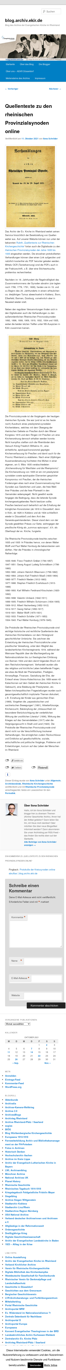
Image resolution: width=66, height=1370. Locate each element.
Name (16, 961)
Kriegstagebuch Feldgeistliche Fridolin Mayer (30, 1192)
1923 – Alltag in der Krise (18, 1244)
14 (31, 1052)
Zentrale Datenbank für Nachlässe (23, 1316)
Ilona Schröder (50, 138)
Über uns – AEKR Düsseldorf (20, 71)
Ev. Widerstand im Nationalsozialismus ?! (28, 1312)
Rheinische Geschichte (17, 1185)
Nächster (55, 88)
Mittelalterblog (13, 1301)
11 (9, 1052)
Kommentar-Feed (14, 1083)
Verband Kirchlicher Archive (20, 1264)
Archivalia (10, 1103)
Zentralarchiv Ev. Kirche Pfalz (21, 1338)
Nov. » (48, 1063)
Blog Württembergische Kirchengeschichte (28, 1133)
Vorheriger (11, 88)
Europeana (11, 1327)
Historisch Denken (15, 1151)
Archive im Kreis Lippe (17, 1159)
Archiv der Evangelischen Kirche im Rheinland (30, 1261)
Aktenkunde (11, 1099)
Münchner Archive (15, 1174)
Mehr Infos (50, 1365)
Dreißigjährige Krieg (16, 1233)
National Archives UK (16, 1177)
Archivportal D (13, 1320)
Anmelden (10, 1075)
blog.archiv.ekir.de (23, 20)
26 (16, 1059)
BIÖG (8, 1129)
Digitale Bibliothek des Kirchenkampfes (26, 1272)
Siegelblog (11, 1196)
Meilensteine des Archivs (18, 78)
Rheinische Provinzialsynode (39, 786)
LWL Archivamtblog (16, 1170)
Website (15, 995)
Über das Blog (27, 64)
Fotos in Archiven (14, 1148)
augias (8, 1125)
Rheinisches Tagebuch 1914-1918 (23, 1188)
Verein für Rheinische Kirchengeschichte (27, 1268)
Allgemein (56, 780)
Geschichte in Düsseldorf (19, 1286)
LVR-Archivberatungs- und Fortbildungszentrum (31, 1298)
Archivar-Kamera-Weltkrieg (19, 1107)
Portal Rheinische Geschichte (21, 1305)
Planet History (12, 1181)
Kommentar (18, 917)
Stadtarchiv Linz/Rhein (17, 1207)
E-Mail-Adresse (20, 978)
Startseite (10, 64)
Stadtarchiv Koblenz (16, 1203)
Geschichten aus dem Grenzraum (23, 1290)
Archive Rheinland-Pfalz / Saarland (24, 1122)
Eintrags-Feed (12, 1079)
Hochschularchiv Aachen (18, 1155)
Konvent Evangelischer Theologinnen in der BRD (32, 1331)
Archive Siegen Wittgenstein (20, 1199)
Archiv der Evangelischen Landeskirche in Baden (32, 1240)
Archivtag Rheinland (16, 1118)
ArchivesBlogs (13, 1114)
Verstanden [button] (35, 1365)
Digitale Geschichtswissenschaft (22, 1236)
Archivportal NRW (14, 1309)
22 (39, 1055)
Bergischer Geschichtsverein (20, 1294)
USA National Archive (17, 1214)
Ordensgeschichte (15, 1229)
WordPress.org (13, 1087)
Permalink (10, 793)
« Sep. (15, 1063)
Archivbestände (13, 783)
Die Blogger (44, 64)
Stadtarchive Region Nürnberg (21, 1211)
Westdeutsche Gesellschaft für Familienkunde (30, 1275)
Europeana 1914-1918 (16, 1137)
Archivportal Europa (16, 1323)
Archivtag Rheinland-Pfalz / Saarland (25, 1342)
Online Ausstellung (15, 1257)
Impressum (40, 78)
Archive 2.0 (11, 1111)
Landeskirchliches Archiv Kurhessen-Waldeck (30, 1335)
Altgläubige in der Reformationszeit (24, 1225)
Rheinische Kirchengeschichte (37, 783)
